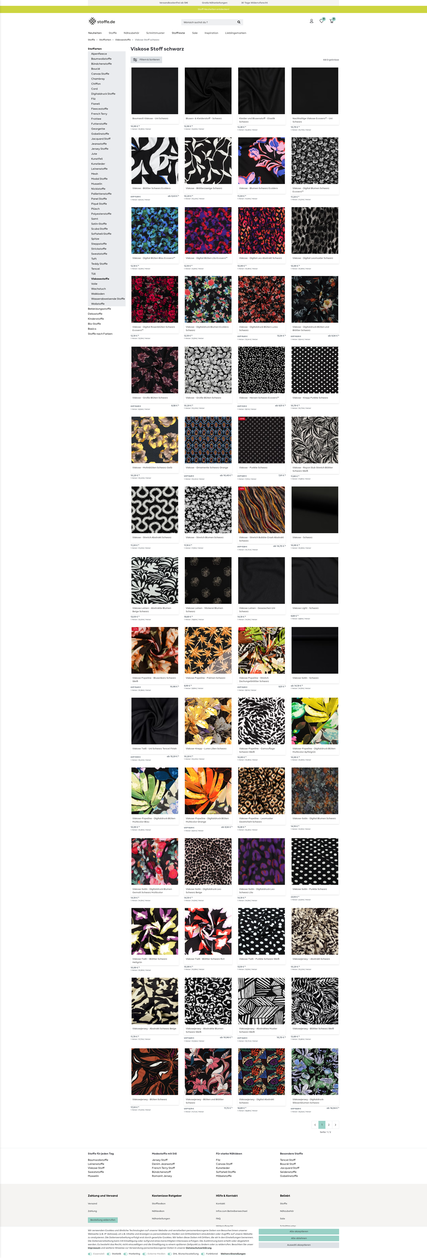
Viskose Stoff (96, 1168)
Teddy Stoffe (99, 263)
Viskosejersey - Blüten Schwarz (149, 1099)
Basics (92, 329)
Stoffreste (178, 33)
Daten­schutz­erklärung (198, 1248)
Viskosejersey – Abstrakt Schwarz (311, 959)
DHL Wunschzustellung (186, 1254)
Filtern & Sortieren (150, 59)
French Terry (99, 113)
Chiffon (96, 83)
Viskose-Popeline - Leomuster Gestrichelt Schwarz (256, 820)
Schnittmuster (155, 33)
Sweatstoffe (99, 253)
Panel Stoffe (99, 199)
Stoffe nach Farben (100, 333)
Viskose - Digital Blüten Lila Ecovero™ (207, 258)
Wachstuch (98, 289)
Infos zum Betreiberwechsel (231, 1211)
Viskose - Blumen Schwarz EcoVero (258, 188)
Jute (94, 153)
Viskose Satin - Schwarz (306, 678)
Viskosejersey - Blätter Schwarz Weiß (313, 1029)
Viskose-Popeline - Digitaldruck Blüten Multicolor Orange (207, 820)
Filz (93, 99)
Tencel (95, 269)
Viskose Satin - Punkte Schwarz (310, 889)
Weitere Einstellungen (233, 1254)
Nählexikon (158, 1211)
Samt (94, 219)
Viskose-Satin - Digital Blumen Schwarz (314, 818)
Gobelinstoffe (100, 133)
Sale (195, 33)
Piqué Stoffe (99, 203)
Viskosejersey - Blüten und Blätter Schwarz (205, 1101)
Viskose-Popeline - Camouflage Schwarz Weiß (257, 750)
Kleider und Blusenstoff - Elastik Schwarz (257, 120)
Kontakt (220, 1203)
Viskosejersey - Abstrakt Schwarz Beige (154, 1029)
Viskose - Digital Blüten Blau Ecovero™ (153, 258)
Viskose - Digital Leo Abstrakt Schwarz (260, 258)
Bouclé (95, 69)
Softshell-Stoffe (101, 233)
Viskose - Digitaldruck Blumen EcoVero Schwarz (207, 329)
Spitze (95, 239)
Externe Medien (156, 1254)
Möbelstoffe (224, 1176)
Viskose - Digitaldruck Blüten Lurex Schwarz (258, 329)
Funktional (212, 1254)
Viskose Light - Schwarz (306, 608)
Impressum (94, 1248)
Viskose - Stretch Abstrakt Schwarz (151, 537)
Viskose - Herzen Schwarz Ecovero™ (259, 398)
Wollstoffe (98, 303)
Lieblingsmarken (235, 33)
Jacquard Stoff (100, 139)
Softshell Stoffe (226, 1172)
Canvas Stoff (224, 1164)
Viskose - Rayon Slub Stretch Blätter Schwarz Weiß (313, 469)
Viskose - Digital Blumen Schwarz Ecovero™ (311, 190)
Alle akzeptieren (299, 1231)
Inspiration (211, 33)
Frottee (96, 119)
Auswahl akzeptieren (299, 1245)
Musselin (96, 183)
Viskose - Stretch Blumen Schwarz (205, 537)
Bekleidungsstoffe (99, 309)
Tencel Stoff (287, 1160)
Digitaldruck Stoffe (103, 93)
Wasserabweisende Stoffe (108, 299)
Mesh (94, 173)
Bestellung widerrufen (102, 1220)
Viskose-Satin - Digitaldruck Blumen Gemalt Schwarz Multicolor (152, 891)
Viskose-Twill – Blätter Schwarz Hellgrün (149, 961)
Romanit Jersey (162, 1176)
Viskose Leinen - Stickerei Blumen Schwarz (204, 610)
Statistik (116, 1254)
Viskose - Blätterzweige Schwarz (204, 188)
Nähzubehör (131, 33)
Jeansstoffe (99, 143)
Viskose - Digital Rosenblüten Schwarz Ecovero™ (153, 329)
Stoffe (113, 33)
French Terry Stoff (163, 1168)
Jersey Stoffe (99, 149)
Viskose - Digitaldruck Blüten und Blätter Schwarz (311, 329)
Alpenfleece (99, 53)
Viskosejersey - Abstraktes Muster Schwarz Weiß (258, 1030)
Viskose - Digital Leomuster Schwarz (313, 258)
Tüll (93, 273)
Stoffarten (105, 40)
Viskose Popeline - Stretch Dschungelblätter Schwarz (254, 679)
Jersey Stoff (159, 1160)
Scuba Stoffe (99, 229)
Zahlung (92, 1211)
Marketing (134, 1254)
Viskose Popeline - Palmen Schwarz (205, 678)
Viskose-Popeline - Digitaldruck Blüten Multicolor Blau (153, 820)
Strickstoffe (98, 249)
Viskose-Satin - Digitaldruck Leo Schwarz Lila (257, 891)
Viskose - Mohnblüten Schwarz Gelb (152, 467)
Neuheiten (95, 33)
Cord (94, 89)
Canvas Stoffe (100, 73)
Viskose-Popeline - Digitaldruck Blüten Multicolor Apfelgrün (314, 750)
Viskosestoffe (123, 40)
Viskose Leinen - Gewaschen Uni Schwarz (257, 610)
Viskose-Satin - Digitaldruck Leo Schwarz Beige (203, 891)
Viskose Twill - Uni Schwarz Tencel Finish (154, 749)
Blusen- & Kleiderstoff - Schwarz (204, 118)
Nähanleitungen (161, 1219)
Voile (94, 283)
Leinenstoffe (99, 169)
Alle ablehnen (299, 1238)
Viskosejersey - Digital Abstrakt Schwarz (256, 1101)
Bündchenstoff (161, 1172)
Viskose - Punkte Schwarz (253, 467)
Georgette (98, 129)
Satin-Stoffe (99, 223)
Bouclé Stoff (288, 1164)
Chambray (98, 79)
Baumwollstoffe (101, 59)
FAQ (218, 1219)
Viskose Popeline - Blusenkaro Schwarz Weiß (154, 679)
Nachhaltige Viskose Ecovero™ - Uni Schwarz (312, 120)
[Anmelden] (312, 21)
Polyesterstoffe (101, 213)
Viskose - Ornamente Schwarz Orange (207, 467)
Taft (94, 259)
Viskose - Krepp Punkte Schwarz (310, 398)
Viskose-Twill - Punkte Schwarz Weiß (259, 959)
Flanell (95, 103)
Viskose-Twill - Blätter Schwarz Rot (205, 959)
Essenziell (98, 1254)
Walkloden (98, 293)
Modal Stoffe (99, 179)
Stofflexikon (158, 1203)
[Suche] (239, 22)
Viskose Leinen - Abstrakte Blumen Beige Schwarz (151, 610)
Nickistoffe (98, 189)
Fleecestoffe (99, 109)
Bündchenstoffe (101, 63)
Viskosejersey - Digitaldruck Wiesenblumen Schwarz (308, 1101)
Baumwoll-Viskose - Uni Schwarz (150, 118)
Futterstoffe (99, 123)
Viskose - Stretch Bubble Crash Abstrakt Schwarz (261, 539)
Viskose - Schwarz (302, 537)
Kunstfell (97, 159)
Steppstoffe (99, 243)
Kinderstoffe (96, 319)
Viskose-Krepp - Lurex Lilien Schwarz (206, 749)
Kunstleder (98, 163)
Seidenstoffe (288, 1172)
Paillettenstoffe (101, 193)
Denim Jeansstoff (163, 1164)
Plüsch (95, 209)
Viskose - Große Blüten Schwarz (150, 398)
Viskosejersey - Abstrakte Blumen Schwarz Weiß (204, 1030)
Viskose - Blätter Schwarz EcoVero (151, 188)
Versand (92, 1203)
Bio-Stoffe (94, 323)
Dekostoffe (95, 313)
